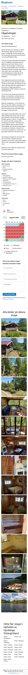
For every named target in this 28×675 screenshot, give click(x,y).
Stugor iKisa (17, 636)
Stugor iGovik (7, 656)
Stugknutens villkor (8, 299)
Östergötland (12, 6)
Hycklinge (20, 6)
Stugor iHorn (17, 649)
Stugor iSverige (8, 652)
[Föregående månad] (5, 217)
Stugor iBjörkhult (8, 647)
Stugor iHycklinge (8, 649)
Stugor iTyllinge (8, 645)
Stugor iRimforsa (19, 640)
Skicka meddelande (9, 294)
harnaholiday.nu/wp (12, 46)
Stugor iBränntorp (19, 656)
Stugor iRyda (18, 654)
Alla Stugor (4, 6)
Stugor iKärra (7, 654)
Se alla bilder (20, 22)
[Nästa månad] (23, 217)
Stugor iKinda (18, 647)
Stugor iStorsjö (18, 645)
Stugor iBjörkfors (18, 652)
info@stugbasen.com (14, 673)
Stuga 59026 (4, 8)
